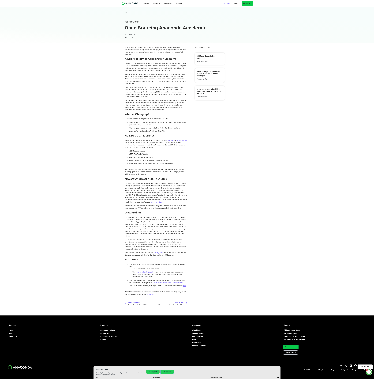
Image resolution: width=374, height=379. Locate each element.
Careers (11, 333)
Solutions (156, 3)
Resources (168, 3)
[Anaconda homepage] (130, 3)
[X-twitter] (346, 365)
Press (11, 330)
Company (179, 3)
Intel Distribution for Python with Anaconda (168, 283)
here (184, 286)
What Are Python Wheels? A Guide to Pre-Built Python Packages (208, 74)
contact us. (150, 294)
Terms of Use (362, 370)
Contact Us (13, 336)
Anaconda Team (131, 34)
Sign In (236, 3)
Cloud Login (196, 330)
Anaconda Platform (107, 330)
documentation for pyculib (144, 272)
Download (227, 3)
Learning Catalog (198, 336)
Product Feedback (199, 346)
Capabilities (104, 333)
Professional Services (108, 336)
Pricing (103, 339)
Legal (333, 370)
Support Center (198, 333)
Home (126, 12)
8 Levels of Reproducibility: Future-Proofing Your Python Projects (209, 91)
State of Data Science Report (294, 339)
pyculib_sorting (181, 140)
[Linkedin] (350, 365)
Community (196, 342)
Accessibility (341, 370)
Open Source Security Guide (294, 336)
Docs (194, 339)
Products (146, 3)
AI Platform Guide (290, 333)
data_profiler (159, 253)
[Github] (355, 365)
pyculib (170, 140)
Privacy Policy (351, 370)
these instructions (156, 202)
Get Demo (246, 3)
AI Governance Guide (292, 330)
